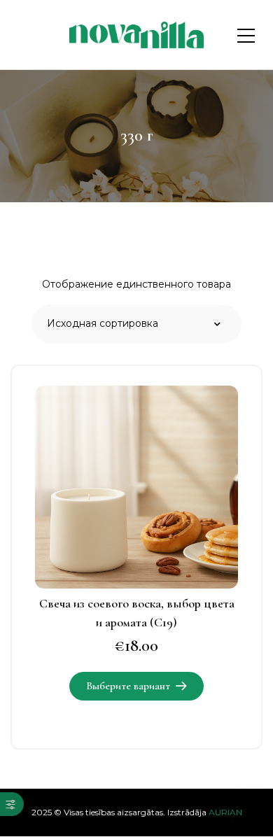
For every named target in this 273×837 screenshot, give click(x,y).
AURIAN (225, 812)
